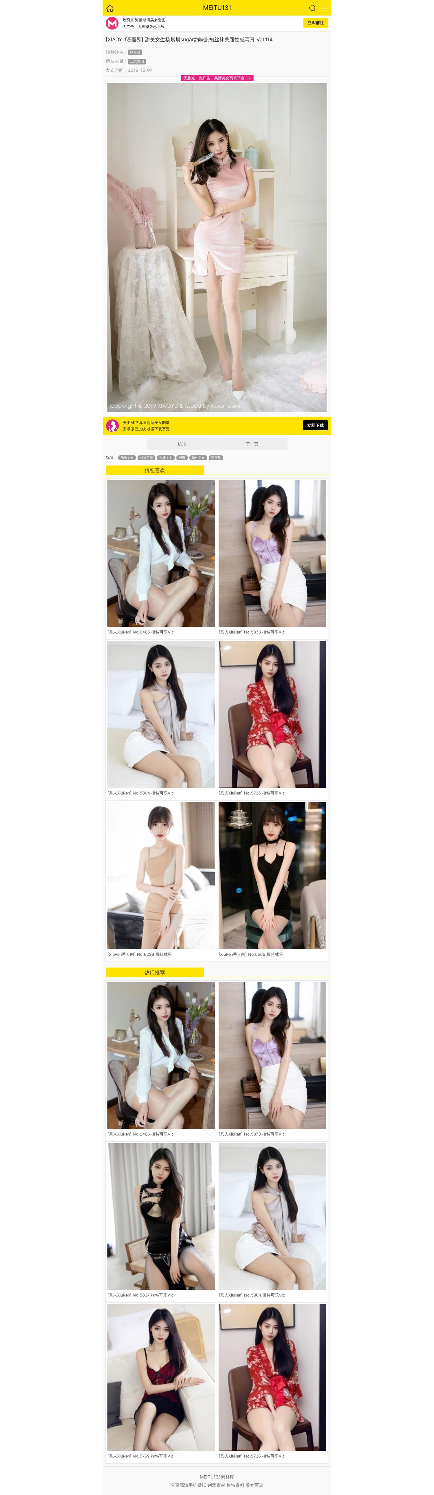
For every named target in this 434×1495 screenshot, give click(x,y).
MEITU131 (217, 7)
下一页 (252, 443)
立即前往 (316, 22)
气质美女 (165, 457)
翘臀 (182, 457)
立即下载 (315, 425)
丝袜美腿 (146, 457)
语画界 (216, 457)
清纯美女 (198, 457)
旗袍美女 (127, 457)
